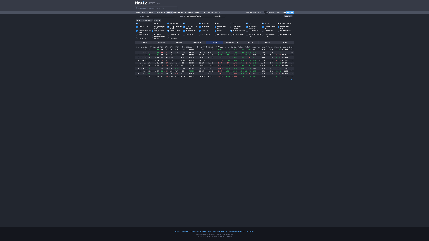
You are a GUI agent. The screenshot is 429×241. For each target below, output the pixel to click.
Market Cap (143, 47)
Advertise (185, 231)
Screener (150, 12)
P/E (151, 47)
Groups (169, 12)
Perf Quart (227, 47)
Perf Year (241, 47)
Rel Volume (269, 47)
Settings (287, 16)
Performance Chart (232, 42)
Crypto (203, 12)
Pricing (217, 12)
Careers (192, 231)
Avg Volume (261, 47)
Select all (157, 20)
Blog (204, 231)
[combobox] (156, 8)
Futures (190, 12)
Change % (277, 47)
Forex (197, 12)
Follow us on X (224, 231)
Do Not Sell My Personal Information (242, 231)
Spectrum (250, 42)
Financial (179, 42)
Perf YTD (248, 47)
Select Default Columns (144, 20)
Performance (197, 42)
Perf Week (219, 47)
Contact (199, 231)
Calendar (210, 12)
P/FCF (177, 47)
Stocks (291, 47)
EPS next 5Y (190, 47)
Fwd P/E (156, 47)
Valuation (161, 42)
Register (290, 12)
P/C (171, 47)
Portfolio (176, 12)
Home (138, 12)
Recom (254, 47)
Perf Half (234, 47)
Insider (183, 12)
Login (284, 12)
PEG (161, 47)
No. (137, 47)
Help (278, 12)
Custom (214, 42)
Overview (144, 42)
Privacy (215, 231)
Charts (157, 12)
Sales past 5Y (200, 47)
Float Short (209, 47)
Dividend (182, 47)
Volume (285, 47)
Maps (163, 12)
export (292, 79)
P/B (166, 47)
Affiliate (177, 231)
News (144, 12)
